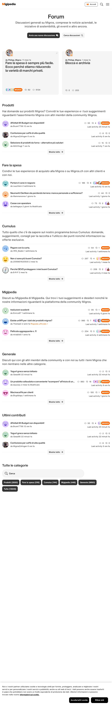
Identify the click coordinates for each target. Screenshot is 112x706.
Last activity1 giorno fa (99, 196)
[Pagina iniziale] (9, 4)
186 (83, 183)
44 (102, 193)
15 (103, 143)
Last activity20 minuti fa (98, 127)
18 (90, 382)
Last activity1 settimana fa (98, 251)
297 (86, 258)
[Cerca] (101, 4)
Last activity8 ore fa (100, 385)
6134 (38, 90)
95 (92, 310)
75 (96, 203)
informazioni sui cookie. (29, 694)
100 (92, 392)
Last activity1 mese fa (100, 262)
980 (83, 321)
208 (95, 269)
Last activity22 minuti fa (98, 375)
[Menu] (107, 4)
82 (29, 90)
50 (89, 123)
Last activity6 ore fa (100, 136)
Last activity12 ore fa (100, 187)
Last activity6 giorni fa (99, 313)
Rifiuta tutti (99, 700)
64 (92, 248)
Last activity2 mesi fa (100, 273)
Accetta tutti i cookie (79, 700)
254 (86, 331)
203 (77, 90)
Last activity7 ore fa (100, 146)
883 (82, 382)
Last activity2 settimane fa (97, 335)
